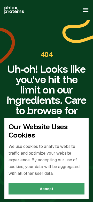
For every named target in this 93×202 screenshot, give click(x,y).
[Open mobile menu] (86, 10)
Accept (46, 188)
